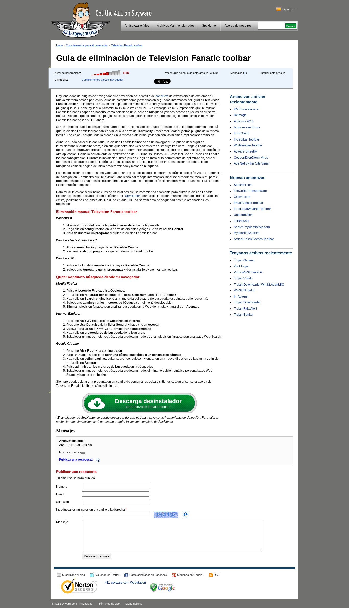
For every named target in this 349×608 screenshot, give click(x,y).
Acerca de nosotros (238, 25)
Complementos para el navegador (87, 45)
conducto (162, 96)
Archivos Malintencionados (175, 25)
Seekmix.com (243, 185)
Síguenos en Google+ (190, 574)
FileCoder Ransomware (250, 191)
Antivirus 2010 (244, 121)
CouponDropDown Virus (251, 157)
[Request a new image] (185, 514)
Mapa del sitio (133, 603)
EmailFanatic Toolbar (248, 203)
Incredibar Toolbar (246, 139)
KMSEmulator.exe (246, 109)
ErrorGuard (241, 133)
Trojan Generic (244, 260)
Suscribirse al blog (73, 574)
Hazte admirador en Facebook (148, 574)
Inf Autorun (241, 296)
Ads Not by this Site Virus (251, 163)
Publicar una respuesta (76, 459)
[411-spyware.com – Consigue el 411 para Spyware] (80, 19)
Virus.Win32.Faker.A (248, 272)
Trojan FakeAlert (245, 308)
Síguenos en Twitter (107, 574)
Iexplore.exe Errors (247, 127)
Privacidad (85, 603)
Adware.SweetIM (245, 151)
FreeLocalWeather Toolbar (252, 209)
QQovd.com (242, 197)
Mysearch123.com (246, 233)
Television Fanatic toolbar (127, 45)
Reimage (240, 115)
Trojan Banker (243, 315)
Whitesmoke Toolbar (248, 145)
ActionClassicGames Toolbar (254, 239)
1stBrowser (241, 221)
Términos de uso (109, 603)
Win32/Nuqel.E (244, 290)
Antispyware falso (137, 25)
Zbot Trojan (242, 266)
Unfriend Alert (243, 215)
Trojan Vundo (243, 278)
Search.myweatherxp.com (252, 227)
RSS (216, 574)
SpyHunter (209, 25)
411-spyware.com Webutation (125, 582)
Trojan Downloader (247, 302)
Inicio (59, 45)
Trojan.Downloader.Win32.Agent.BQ (259, 284)
